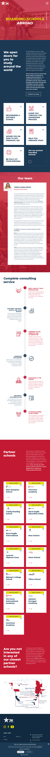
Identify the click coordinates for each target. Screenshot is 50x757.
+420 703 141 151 (36, 740)
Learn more (16, 497)
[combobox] (48, 744)
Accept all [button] (20, 751)
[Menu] (47, 3)
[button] (25, 749)
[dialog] (25, 749)
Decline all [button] (29, 751)
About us (18, 736)
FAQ (5, 736)
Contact (5, 739)
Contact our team (33, 94)
